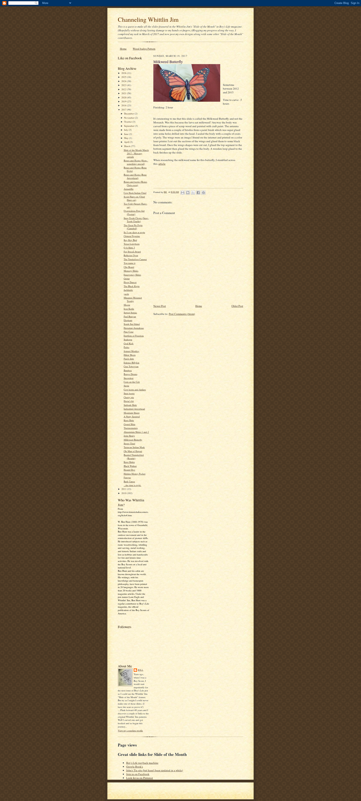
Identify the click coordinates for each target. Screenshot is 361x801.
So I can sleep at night (134, 232)
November (129, 117)
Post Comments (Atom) (182, 314)
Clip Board (129, 267)
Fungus (127, 477)
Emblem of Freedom (134, 335)
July (126, 129)
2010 (124, 493)
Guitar (127, 278)
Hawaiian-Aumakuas (134, 328)
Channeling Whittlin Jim (148, 19)
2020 (124, 97)
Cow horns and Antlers (135, 389)
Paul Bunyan (130, 316)
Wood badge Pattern (144, 49)
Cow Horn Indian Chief (135, 192)
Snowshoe (128, 378)
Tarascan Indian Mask (134, 447)
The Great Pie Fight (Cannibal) (133, 227)
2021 (124, 93)
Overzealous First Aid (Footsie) (134, 212)
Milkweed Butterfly (133, 439)
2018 (124, 105)
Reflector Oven (131, 255)
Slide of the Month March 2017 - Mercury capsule (136, 153)
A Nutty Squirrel (132, 416)
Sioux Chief (129, 443)
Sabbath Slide (130, 405)
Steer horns (129, 393)
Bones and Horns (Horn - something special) (136, 162)
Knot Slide (129, 420)
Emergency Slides (132, 274)
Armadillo (128, 188)
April (127, 141)
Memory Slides (131, 270)
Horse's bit (129, 401)
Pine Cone (128, 331)
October (128, 121)
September (129, 125)
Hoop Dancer (130, 282)
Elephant (128, 320)
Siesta (126, 385)
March (127, 146)
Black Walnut (130, 466)
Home (123, 49)
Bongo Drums (130, 374)
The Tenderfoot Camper (135, 259)
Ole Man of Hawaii (133, 451)
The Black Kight (132, 286)
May (126, 137)
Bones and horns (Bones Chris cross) (135, 183)
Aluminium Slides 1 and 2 (136, 431)
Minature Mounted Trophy (133, 299)
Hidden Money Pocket (134, 473)
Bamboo (128, 370)
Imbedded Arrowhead (134, 408)
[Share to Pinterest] (203, 192)
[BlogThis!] (188, 192)
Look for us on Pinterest (139, 778)
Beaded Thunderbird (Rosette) (134, 456)
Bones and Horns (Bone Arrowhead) (135, 176)
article (161, 164)
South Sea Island (132, 324)
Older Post (237, 306)
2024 (124, 81)
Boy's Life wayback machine (142, 763)
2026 (124, 73)
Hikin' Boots (130, 354)
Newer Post (159, 306)
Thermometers (131, 428)
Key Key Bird (130, 240)
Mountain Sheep (132, 412)
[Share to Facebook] (198, 192)
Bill (140, 669)
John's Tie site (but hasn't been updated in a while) (154, 770)
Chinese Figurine (132, 236)
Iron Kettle (129, 308)
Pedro (126, 347)
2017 (124, 109)
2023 (124, 85)
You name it (129, 263)
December (129, 113)
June (126, 134)
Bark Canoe (129, 481)
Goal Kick (128, 343)
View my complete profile (130, 730)
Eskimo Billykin (131, 362)
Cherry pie (129, 397)
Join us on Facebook (137, 774)
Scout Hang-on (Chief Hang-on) (134, 198)
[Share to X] (193, 192)
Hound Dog (129, 469)
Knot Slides (129, 462)
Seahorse (128, 339)
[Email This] (182, 192)
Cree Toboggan (131, 366)
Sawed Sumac (130, 312)
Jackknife (128, 290)
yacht (126, 293)
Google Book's (134, 766)
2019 (124, 101)
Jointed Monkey (131, 351)
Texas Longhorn (132, 243)
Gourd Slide (129, 424)
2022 (124, 89)
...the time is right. (132, 485)
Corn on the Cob (132, 381)
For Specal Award (132, 251)
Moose (127, 304)
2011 (124, 488)
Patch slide (129, 358)
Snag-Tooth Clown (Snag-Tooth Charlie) (136, 220)
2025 (124, 77)
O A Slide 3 (129, 247)
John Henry (129, 435)
